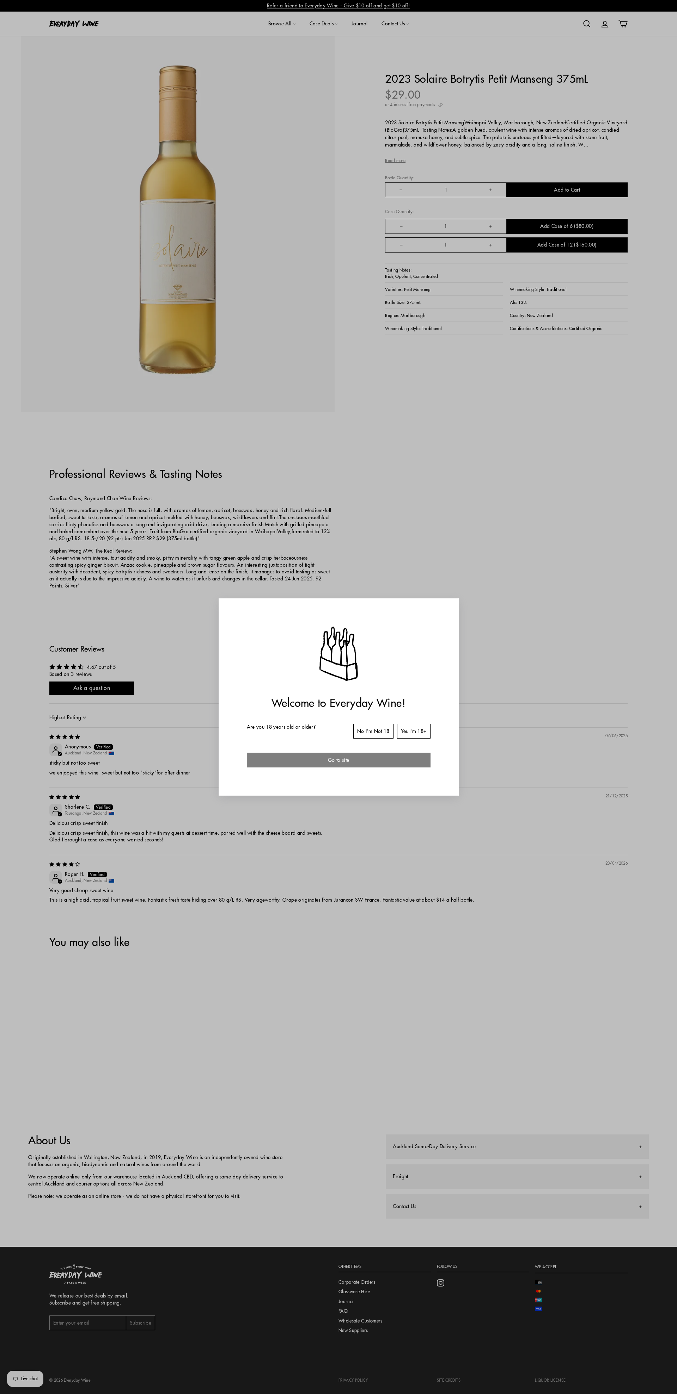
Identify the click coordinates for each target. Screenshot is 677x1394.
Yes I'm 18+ (414, 731)
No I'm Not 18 (373, 731)
